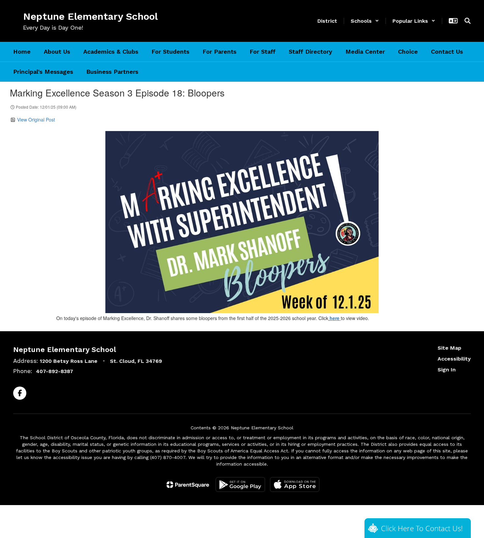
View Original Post (36, 119)
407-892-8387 (54, 371)
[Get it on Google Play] (240, 484)
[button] (365, 21)
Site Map (449, 348)
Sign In (447, 369)
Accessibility (454, 359)
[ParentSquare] (188, 485)
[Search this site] (467, 20)
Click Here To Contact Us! (422, 528)
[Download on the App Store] (294, 484)
